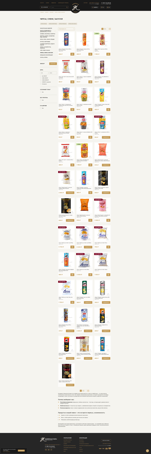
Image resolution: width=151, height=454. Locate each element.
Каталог (81, 449)
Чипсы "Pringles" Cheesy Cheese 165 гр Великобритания (102, 105)
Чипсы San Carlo (72, 23)
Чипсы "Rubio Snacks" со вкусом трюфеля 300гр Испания (65, 188)
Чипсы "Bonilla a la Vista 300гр (83, 269)
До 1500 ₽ (44, 76)
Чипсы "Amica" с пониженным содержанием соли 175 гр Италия (65, 105)
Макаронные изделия (46, 28)
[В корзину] (72, 54)
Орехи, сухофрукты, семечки (45, 47)
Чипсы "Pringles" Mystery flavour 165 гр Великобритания (102, 298)
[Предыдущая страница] (102, 29)
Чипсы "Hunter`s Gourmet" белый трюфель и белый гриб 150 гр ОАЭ (84, 354)
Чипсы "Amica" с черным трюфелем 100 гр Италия (84, 77)
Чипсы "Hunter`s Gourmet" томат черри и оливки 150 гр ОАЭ (65, 381)
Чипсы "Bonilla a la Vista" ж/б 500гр (84, 242)
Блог (65, 451)
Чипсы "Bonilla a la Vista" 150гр (101, 269)
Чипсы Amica (44, 23)
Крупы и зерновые (45, 41)
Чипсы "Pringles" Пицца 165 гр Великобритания (65, 325)
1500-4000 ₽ (45, 78)
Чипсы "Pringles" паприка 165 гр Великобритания (83, 50)
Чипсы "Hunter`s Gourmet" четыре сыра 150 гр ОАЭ (65, 216)
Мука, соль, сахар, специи (47, 39)
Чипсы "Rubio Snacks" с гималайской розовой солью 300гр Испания (102, 216)
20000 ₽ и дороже (46, 82)
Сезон (47, 2)
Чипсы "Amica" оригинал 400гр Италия (101, 50)
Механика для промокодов (70, 445)
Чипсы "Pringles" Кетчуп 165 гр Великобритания (65, 50)
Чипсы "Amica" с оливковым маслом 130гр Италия (84, 105)
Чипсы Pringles (62, 23)
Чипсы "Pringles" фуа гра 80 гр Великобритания (65, 354)
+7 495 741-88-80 (106, 2)
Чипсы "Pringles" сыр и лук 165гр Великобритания (83, 298)
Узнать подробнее (6, 451)
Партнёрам (81, 441)
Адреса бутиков (67, 441)
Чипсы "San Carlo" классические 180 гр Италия (66, 77)
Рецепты (65, 449)
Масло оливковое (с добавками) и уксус (45, 31)
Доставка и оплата (94, 2)
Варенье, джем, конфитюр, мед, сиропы (47, 36)
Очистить (53, 63)
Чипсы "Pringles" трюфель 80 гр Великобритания (101, 325)
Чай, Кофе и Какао (45, 50)
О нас (80, 447)
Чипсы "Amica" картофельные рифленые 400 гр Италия (83, 160)
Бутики (85, 2)
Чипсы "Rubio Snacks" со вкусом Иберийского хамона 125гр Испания (102, 160)
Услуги (42, 2)
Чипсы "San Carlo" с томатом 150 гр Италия (66, 160)
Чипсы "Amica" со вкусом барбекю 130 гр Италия (84, 133)
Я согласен (21, 450)
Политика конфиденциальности (86, 445)
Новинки (53, 2)
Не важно (44, 84)
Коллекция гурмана (63, 2)
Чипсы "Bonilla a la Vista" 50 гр (101, 242)
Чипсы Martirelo (53, 23)
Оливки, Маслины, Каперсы (47, 33)
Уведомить (106, 137)
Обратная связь (106, 440)
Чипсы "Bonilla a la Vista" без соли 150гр (65, 298)
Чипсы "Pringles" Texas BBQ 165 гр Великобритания (101, 77)
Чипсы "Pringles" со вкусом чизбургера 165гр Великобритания (84, 188)
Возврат (65, 443)
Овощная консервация (46, 55)
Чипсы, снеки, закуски (46, 52)
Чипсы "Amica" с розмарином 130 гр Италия (102, 133)
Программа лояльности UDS (70, 447)
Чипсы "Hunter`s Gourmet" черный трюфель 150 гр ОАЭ (101, 188)
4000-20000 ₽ (45, 80)
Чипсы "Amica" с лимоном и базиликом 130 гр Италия (64, 133)
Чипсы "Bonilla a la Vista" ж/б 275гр (66, 242)
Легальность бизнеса (84, 443)
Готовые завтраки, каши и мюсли (47, 44)
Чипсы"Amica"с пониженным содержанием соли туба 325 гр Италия (83, 325)
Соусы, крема (43, 57)
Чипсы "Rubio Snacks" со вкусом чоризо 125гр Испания (83, 216)
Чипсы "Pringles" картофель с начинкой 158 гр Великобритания (102, 354)
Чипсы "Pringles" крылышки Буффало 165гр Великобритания (66, 270)
